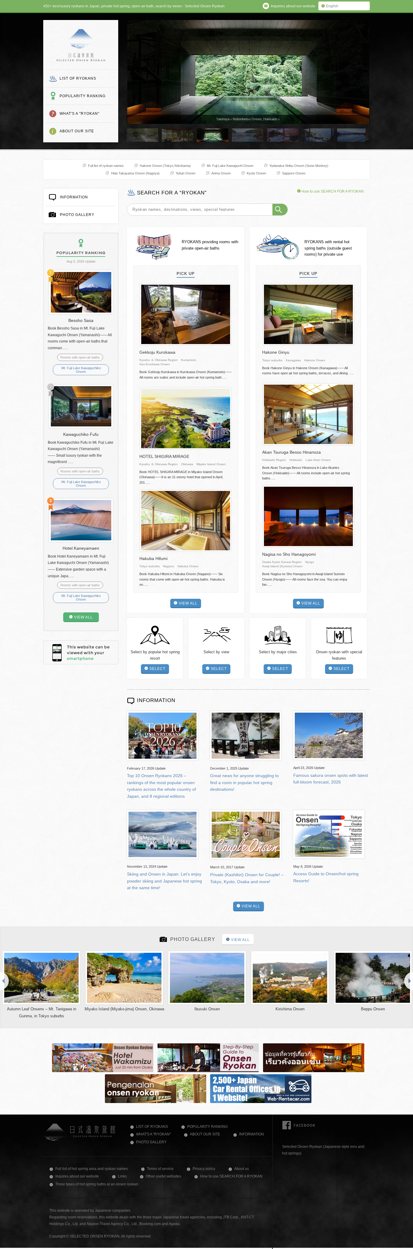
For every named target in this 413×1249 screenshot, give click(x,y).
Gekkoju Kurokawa (157, 352)
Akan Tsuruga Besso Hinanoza (291, 452)
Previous (5, 980)
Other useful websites (163, 1176)
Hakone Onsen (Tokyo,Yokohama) (165, 165)
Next (408, 980)
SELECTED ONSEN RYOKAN (81, 45)
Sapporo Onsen (293, 173)
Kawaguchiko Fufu (81, 434)
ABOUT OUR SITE (77, 131)
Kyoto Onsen (256, 173)
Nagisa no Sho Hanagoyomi (289, 554)
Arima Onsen (221, 173)
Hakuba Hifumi (153, 558)
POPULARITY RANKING (83, 96)
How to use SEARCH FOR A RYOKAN (332, 191)
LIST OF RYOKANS (78, 78)
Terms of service (160, 1169)
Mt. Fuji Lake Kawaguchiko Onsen (81, 369)
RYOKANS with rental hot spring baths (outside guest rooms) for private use (328, 248)
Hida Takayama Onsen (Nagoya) (135, 173)
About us (241, 1169)
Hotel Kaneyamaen (81, 548)
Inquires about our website (77, 1176)
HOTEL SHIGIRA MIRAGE (164, 456)
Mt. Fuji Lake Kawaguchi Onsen (230, 165)
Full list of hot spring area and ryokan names (91, 1169)
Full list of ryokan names (106, 165)
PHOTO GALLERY (77, 215)
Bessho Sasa (80, 320)
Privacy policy (204, 1169)
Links (122, 1176)
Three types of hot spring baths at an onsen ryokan (96, 1184)
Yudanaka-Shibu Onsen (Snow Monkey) (298, 165)
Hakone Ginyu (275, 352)
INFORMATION (74, 197)
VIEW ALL (188, 603)
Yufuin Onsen (185, 173)
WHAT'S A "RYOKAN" (79, 113)
